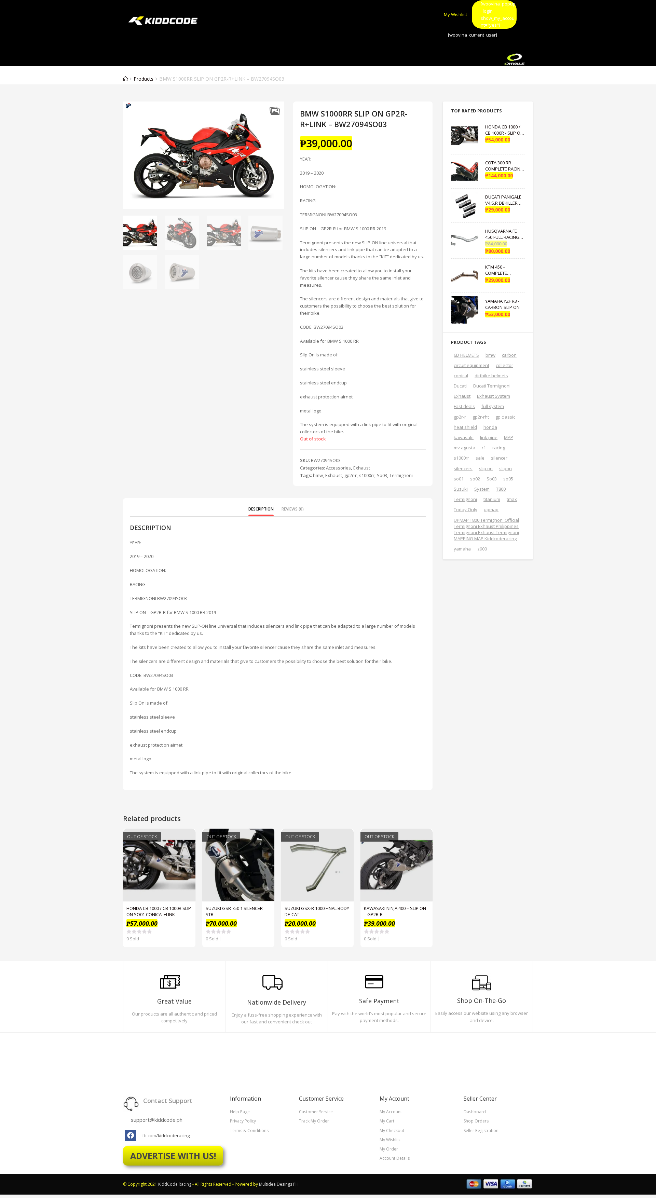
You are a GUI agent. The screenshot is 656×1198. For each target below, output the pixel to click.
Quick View (186, 837)
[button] (274, 110)
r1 (484, 448)
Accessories (338, 468)
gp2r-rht (481, 417)
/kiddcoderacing (173, 1135)
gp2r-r (350, 475)
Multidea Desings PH (279, 1184)
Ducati (460, 386)
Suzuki (461, 489)
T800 (501, 489)
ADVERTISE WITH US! (173, 1155)
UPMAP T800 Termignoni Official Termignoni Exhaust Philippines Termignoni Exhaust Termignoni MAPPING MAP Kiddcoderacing (486, 529)
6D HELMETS (466, 355)
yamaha (462, 549)
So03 (382, 475)
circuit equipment (471, 365)
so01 (459, 479)
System (482, 489)
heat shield (465, 427)
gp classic (505, 417)
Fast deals (464, 406)
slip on (486, 468)
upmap (491, 509)
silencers (463, 468)
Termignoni (401, 475)
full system (492, 406)
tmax (512, 499)
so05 (508, 479)
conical (461, 375)
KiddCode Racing (174, 1184)
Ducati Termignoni (491, 386)
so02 (475, 479)
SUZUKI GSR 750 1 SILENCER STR (234, 911)
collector (504, 365)
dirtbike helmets (491, 375)
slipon (505, 468)
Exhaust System (493, 396)
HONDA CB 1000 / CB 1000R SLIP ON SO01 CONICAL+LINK (158, 911)
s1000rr (366, 475)
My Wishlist (455, 14)
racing (498, 448)
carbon (509, 355)
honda (490, 427)
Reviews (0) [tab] (293, 509)
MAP (508, 437)
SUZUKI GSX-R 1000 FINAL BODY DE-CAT (317, 911)
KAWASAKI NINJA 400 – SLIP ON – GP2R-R (395, 911)
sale (480, 458)
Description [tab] (261, 509)
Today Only (465, 509)
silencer (499, 458)
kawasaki (464, 437)
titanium (491, 499)
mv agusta (464, 448)
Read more (186, 854)
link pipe (488, 437)
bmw (318, 475)
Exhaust (361, 468)
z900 (482, 549)
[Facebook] (130, 1135)
